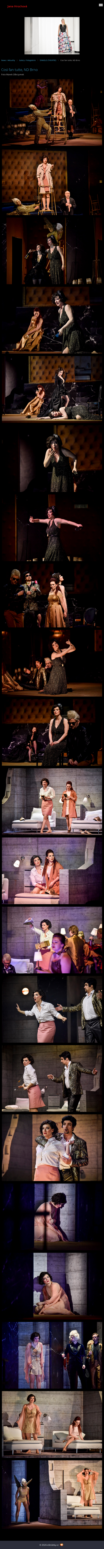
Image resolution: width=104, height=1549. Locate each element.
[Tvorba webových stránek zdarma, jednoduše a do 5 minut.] (61, 1544)
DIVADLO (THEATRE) (48, 60)
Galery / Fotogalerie (27, 60)
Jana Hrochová (17, 6)
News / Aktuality (8, 60)
